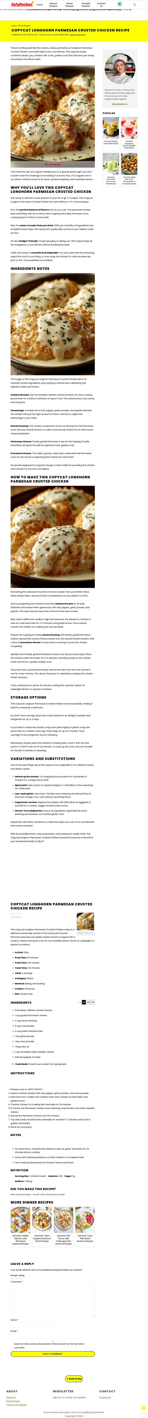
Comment (17, 1281)
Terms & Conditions (16, 1404)
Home (40, 4)
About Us (11, 1397)
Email (14, 1331)
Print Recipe (86, 933)
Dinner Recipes (70, 4)
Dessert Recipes (53, 4)
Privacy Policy (13, 1401)
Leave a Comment (78, 35)
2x (88, 1002)
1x (84, 1002)
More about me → (120, 104)
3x (93, 1002)
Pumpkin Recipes (86, 4)
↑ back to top (74, 1378)
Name (14, 1319)
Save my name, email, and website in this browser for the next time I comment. (49, 1345)
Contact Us (101, 4)
